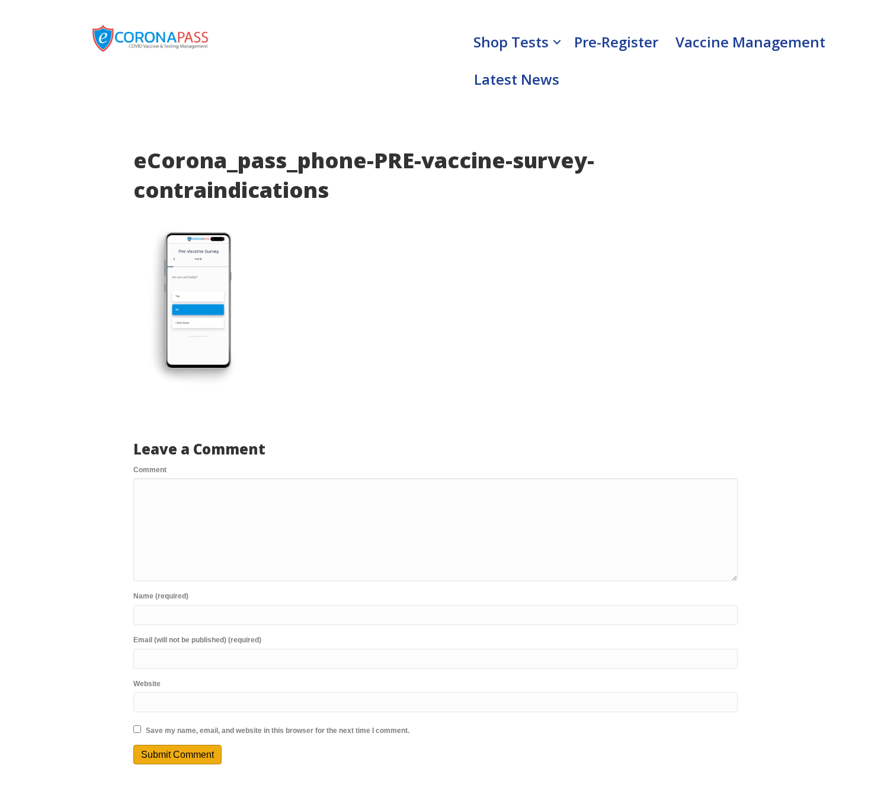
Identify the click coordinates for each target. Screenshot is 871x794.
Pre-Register (616, 42)
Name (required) (160, 596)
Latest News (516, 79)
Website (147, 684)
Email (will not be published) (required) (197, 640)
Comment (149, 470)
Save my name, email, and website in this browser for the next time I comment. (277, 730)
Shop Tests (511, 42)
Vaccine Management (750, 42)
